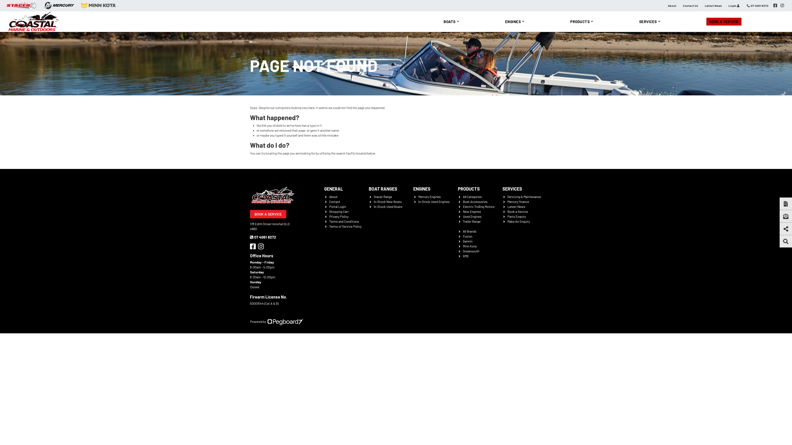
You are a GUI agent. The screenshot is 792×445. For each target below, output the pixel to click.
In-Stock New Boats (388, 202)
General (333, 188)
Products (580, 21)
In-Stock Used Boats (388, 206)
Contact (334, 202)
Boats (450, 21)
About (672, 5)
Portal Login (337, 206)
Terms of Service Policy (345, 226)
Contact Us (690, 5)
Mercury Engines (429, 197)
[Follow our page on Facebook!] (775, 6)
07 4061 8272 (265, 237)
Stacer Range (383, 197)
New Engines (472, 211)
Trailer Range (472, 221)
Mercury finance (518, 202)
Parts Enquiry (516, 216)
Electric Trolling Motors (479, 206)
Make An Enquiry (518, 221)
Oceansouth (471, 251)
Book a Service (724, 21)
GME (466, 256)
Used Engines (472, 216)
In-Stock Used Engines (434, 202)
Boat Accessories (475, 202)
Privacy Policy (339, 216)
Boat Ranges (383, 188)
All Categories (472, 197)
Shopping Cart (339, 211)
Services (648, 21)
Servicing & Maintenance (524, 197)
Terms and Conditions (344, 221)
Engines (513, 21)
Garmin (468, 241)
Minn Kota (470, 246)
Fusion (467, 236)
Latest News (713, 5)
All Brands (469, 231)
